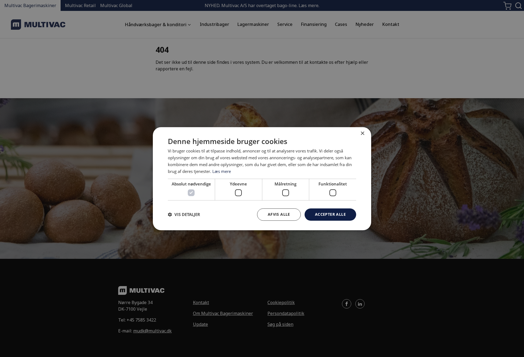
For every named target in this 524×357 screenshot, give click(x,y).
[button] (184, 214)
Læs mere (221, 171)
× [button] (362, 133)
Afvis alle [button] (279, 214)
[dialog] (262, 178)
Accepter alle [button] (330, 214)
